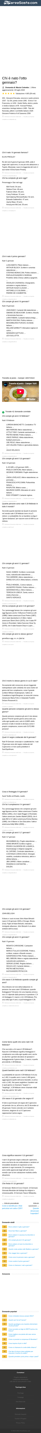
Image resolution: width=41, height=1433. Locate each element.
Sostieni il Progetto (20, 1418)
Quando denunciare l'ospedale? (34, 1210)
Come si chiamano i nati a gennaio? (20, 1265)
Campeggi (20, 1397)
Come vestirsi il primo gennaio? (19, 1261)
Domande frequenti (20, 1414)
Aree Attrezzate (20, 1401)
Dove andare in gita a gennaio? (19, 1227)
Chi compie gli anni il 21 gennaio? (20, 1240)
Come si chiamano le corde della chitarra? (23, 1347)
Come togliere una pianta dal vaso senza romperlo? (22, 1335)
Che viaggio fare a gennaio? (18, 1253)
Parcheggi (20, 1393)
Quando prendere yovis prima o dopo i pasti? (24, 1356)
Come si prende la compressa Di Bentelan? (23, 1339)
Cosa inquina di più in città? (18, 1343)
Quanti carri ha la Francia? (17, 1320)
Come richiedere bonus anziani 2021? (21, 1316)
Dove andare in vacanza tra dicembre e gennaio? (22, 1235)
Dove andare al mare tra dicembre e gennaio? (21, 1245)
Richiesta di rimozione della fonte (12, 116)
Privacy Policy (20, 1423)
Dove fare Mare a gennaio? (18, 1231)
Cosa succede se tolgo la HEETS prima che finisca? (23, 1330)
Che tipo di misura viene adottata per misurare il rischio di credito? (21, 1352)
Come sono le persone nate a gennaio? (22, 1257)
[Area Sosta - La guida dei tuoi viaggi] (20, 5)
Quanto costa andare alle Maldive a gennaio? (24, 1249)
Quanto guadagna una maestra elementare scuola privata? (23, 1325)
